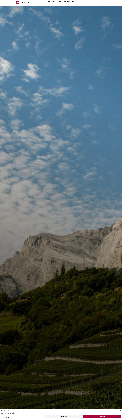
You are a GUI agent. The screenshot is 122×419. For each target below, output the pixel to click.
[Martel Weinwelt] (23, 2)
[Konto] (102, 1)
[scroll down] (61, 212)
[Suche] (72, 4)
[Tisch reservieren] (100, 1)
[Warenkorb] (105, 1)
